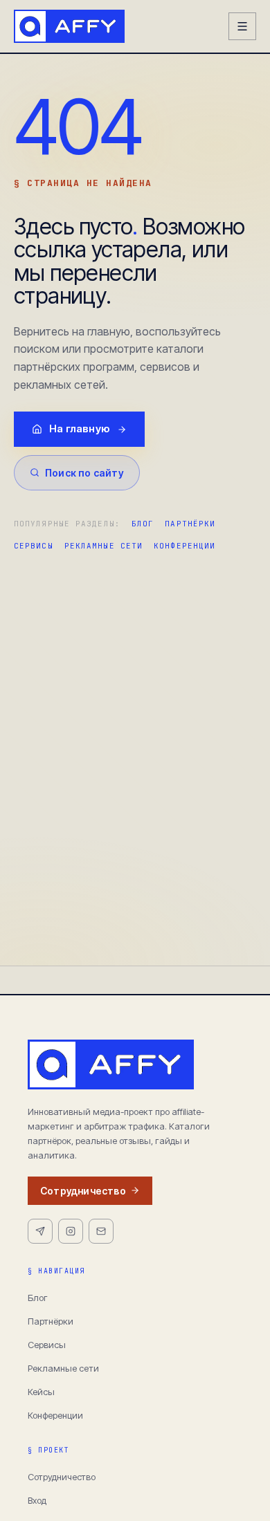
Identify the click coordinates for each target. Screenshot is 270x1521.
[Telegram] (40, 1231)
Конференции (184, 546)
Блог (143, 523)
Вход (37, 1500)
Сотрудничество (83, 1191)
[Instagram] (70, 1231)
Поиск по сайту (84, 473)
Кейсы (41, 1391)
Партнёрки (190, 523)
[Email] (101, 1231)
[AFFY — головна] (69, 26)
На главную (79, 428)
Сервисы (33, 546)
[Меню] (242, 26)
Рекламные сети (103, 546)
